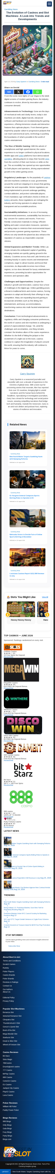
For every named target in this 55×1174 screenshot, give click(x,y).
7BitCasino (7, 1063)
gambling (8, 159)
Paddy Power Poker (11, 1110)
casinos (47, 177)
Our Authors (8, 989)
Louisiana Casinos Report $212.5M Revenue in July (27, 575)
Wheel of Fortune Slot (11, 1045)
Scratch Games (9, 964)
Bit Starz (6, 1056)
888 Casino (7, 1077)
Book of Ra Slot (9, 1030)
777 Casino (7, 1070)
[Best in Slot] (7, 4)
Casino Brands (9, 975)
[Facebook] (28, 92)
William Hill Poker (10, 1106)
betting (7, 200)
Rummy (6, 968)
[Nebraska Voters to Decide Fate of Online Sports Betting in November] (27, 519)
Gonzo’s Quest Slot (11, 1027)
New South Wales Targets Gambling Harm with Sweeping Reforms (26, 458)
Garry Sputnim (21, 82)
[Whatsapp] (37, 92)
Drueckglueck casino (11, 1067)
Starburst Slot (8, 1037)
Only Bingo (7, 1125)
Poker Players (8, 971)
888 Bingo (7, 1121)
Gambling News (11, 9)
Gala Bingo (7, 1128)
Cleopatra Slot (8, 1020)
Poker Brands (8, 979)
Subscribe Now (14, 946)
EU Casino (7, 1085)
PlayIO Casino (8, 1092)
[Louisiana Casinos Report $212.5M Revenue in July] (27, 558)
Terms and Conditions (12, 961)
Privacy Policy (8, 1001)
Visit (11, 657)
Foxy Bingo (7, 1132)
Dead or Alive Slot (10, 1041)
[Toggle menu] (49, 4)
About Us (6, 992)
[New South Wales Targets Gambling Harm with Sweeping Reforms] (27, 441)
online (21, 156)
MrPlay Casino (9, 1074)
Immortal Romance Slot (12, 1016)
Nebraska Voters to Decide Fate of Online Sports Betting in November (26, 536)
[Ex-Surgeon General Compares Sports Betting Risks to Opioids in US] (27, 480)
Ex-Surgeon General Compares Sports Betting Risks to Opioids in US (24, 497)
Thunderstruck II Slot (11, 1023)
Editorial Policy (9, 998)
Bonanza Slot (8, 1012)
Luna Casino (8, 1095)
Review (7, 657)
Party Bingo (7, 1136)
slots (47, 159)
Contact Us (7, 986)
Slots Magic (7, 1059)
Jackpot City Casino (11, 1088)
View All (45, 597)
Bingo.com (7, 1139)
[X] (18, 92)
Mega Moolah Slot (10, 1034)
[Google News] (9, 92)
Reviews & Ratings (10, 982)
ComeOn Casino (9, 1081)
